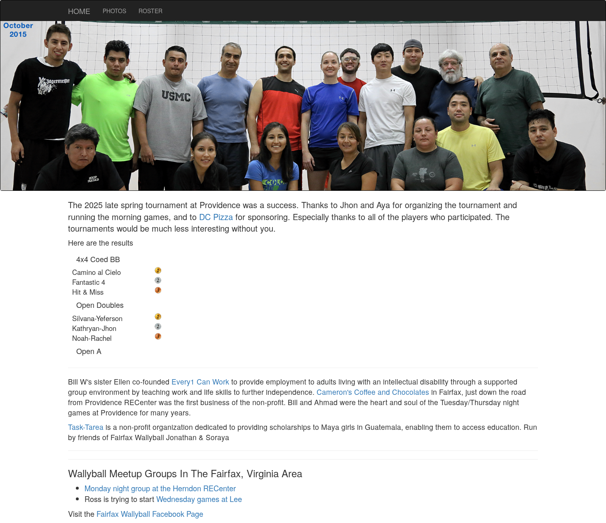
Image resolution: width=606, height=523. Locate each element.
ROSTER (150, 11)
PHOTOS (114, 11)
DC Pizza (216, 217)
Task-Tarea (85, 427)
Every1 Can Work (200, 381)
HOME (79, 10)
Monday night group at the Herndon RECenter (160, 488)
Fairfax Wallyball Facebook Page (149, 513)
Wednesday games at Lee (199, 498)
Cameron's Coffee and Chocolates (373, 392)
